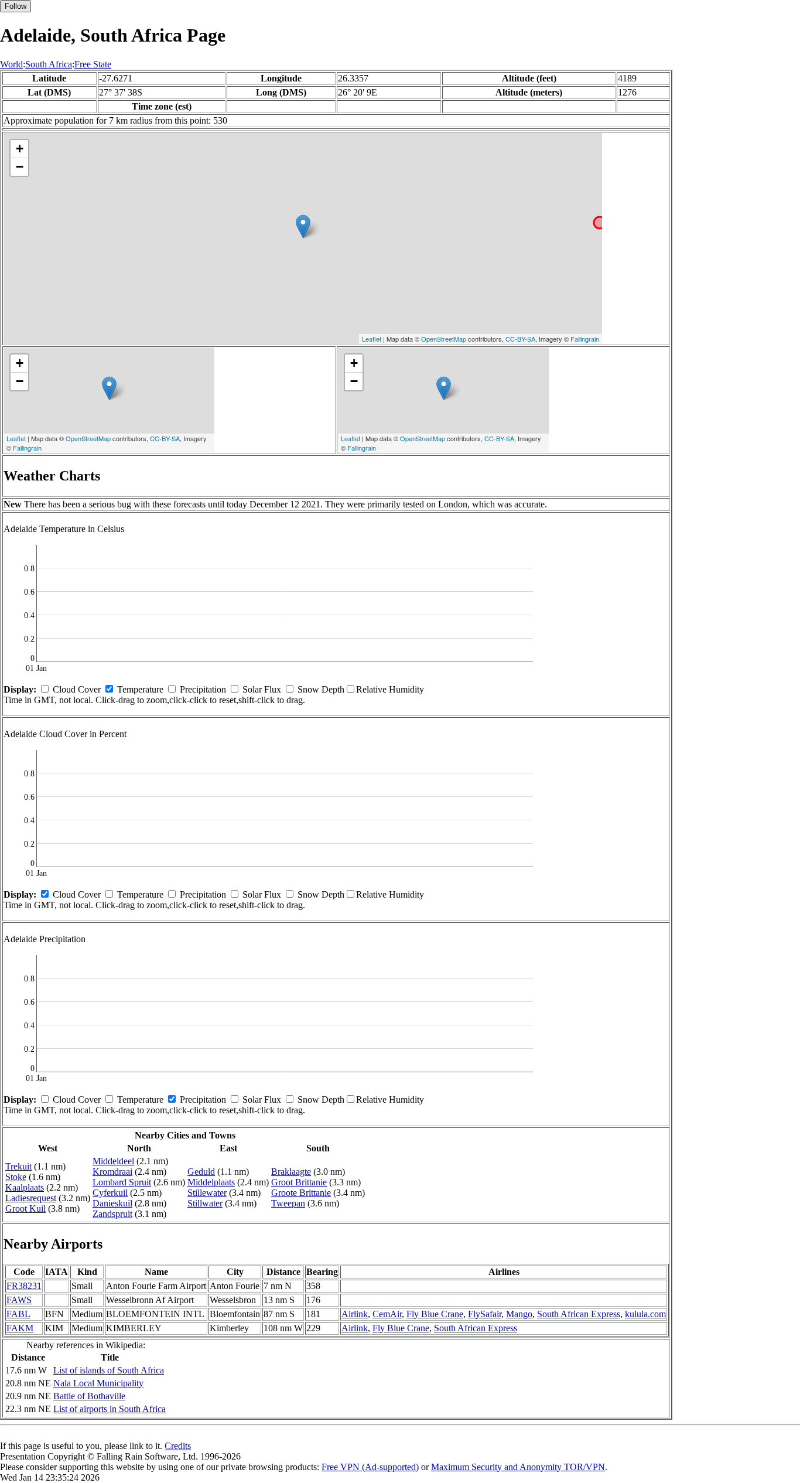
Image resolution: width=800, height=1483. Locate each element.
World (11, 64)
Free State (92, 64)
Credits (178, 1446)
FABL (18, 1314)
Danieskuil (112, 1203)
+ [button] (19, 148)
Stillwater (205, 1203)
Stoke (15, 1177)
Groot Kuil (25, 1208)
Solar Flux (261, 689)
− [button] (19, 166)
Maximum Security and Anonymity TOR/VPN (518, 1467)
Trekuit (18, 1166)
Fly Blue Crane (434, 1314)
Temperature (140, 689)
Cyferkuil (110, 1193)
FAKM (19, 1328)
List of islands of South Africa (108, 1370)
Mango (519, 1314)
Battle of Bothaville (89, 1396)
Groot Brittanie (299, 1182)
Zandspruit (112, 1214)
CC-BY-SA (520, 338)
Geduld (201, 1172)
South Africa (48, 64)
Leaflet (371, 338)
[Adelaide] (303, 226)
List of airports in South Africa (109, 1409)
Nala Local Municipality (98, 1383)
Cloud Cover (77, 689)
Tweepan (288, 1203)
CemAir (387, 1314)
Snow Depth (321, 689)
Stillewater (207, 1193)
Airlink (354, 1314)
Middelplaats (211, 1182)
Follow (15, 6)
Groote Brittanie (301, 1193)
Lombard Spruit (122, 1182)
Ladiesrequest (30, 1198)
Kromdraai (112, 1172)
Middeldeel (113, 1161)
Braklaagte (291, 1172)
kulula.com (645, 1314)
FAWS (19, 1300)
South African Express (578, 1314)
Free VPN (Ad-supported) (370, 1467)
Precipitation (203, 689)
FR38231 (24, 1286)
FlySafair (484, 1314)
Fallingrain (584, 338)
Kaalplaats (24, 1187)
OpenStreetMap (443, 338)
